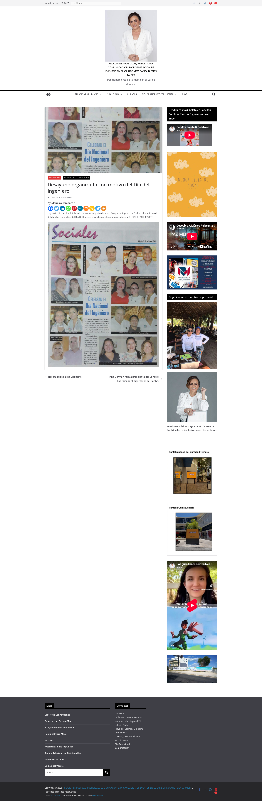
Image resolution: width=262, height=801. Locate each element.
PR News (49, 740)
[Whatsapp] (68, 208)
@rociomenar (122, 740)
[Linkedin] (62, 208)
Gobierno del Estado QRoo (58, 721)
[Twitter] (56, 208)
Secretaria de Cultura (56, 759)
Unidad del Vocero (54, 765)
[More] (103, 208)
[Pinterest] (74, 208)
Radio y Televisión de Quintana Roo (63, 753)
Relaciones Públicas (86, 94)
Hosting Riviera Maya (56, 733)
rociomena (67, 197)
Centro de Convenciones (57, 714)
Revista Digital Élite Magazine (65, 376)
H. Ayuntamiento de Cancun (59, 727)
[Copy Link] (92, 208)
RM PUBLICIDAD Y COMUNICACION (76, 178)
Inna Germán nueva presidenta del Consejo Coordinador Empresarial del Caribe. (134, 379)
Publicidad (112, 94)
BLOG (184, 94)
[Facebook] (50, 208)
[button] (100, 94)
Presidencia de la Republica (59, 746)
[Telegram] (98, 208)
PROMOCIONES (54, 178)
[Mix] (86, 208)
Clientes (132, 94)
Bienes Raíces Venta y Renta (157, 94)
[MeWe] (80, 208)
